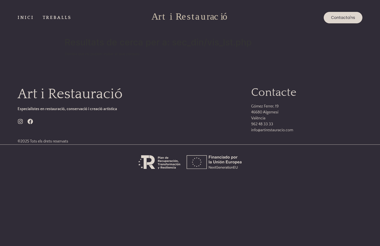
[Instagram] (20, 121)
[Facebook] (30, 121)
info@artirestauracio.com (272, 130)
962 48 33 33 (262, 124)
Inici (26, 17)
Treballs (57, 17)
